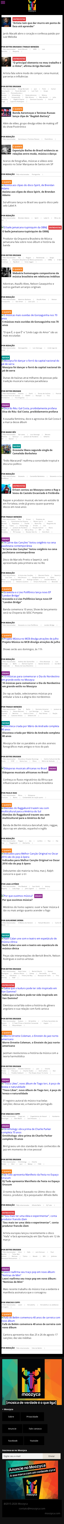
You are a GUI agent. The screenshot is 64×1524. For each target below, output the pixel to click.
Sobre (11, 1416)
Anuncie (12, 1428)
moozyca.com (52, 1513)
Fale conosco (35, 1428)
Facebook (12, 1440)
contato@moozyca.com (32, 1508)
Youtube (34, 1440)
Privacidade (32, 1416)
